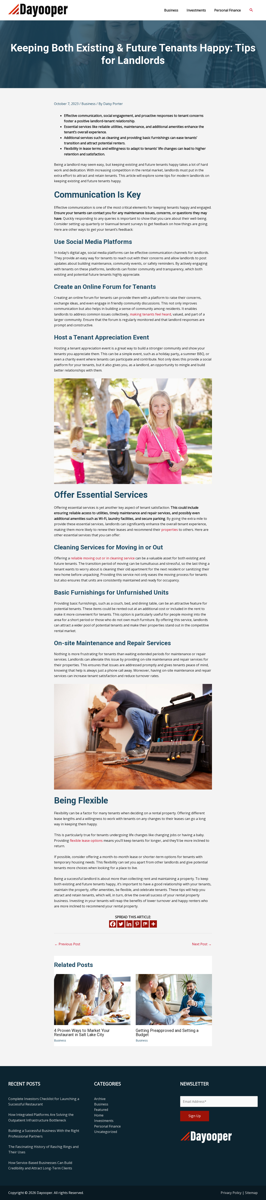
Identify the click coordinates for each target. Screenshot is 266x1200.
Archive (100, 1098)
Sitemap (251, 1192)
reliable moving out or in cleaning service (103, 558)
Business (88, 103)
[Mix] (145, 924)
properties (169, 529)
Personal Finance (107, 1126)
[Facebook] (112, 924)
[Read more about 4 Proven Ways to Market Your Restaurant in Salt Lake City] (92, 999)
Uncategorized (105, 1131)
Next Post (202, 944)
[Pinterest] (137, 924)
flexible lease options (86, 840)
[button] (251, 10)
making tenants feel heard (150, 314)
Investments (103, 1120)
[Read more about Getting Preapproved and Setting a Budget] (174, 999)
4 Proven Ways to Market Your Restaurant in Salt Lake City (82, 1032)
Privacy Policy (231, 1192)
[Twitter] (120, 924)
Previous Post (67, 944)
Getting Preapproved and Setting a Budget (167, 1032)
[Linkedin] (129, 924)
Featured (101, 1109)
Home (98, 1115)
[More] (153, 924)
